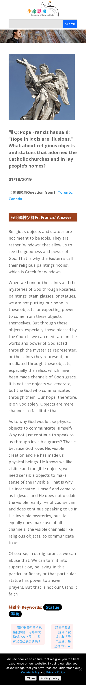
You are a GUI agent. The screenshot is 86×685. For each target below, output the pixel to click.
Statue (52, 607)
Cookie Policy (30, 672)
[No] (80, 669)
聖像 (15, 614)
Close (31, 678)
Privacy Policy (55, 672)
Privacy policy (50, 678)
